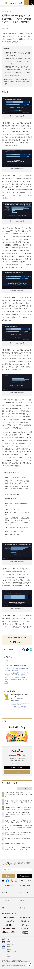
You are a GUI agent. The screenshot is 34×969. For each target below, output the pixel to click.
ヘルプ (8, 939)
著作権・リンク (11, 941)
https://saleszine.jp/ (16, 700)
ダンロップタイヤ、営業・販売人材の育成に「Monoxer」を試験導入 (17, 669)
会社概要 (9, 949)
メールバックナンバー (18, 763)
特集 (3, 908)
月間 (25, 789)
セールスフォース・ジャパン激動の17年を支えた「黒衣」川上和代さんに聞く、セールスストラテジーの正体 (18, 814)
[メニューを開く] (2, 2)
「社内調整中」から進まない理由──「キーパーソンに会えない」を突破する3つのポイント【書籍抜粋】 (18, 794)
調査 (3, 28)
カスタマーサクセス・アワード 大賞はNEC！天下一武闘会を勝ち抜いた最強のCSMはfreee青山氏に (18, 821)
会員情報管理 (10, 944)
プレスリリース (9, 660)
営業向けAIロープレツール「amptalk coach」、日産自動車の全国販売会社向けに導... (17, 679)
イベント (22, 908)
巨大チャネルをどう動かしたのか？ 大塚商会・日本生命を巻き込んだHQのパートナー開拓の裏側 (18, 801)
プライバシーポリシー (12, 954)
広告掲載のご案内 (9, 885)
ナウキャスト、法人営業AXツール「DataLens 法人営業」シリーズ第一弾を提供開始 (17, 674)
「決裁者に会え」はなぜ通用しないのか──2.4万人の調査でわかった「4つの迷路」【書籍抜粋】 (18, 808)
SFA (7, 28)
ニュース (4, 900)
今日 (9, 789)
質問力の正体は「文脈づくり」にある (15, 843)
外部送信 (9, 956)
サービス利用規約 (11, 951)
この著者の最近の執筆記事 (18, 707)
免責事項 (9, 946)
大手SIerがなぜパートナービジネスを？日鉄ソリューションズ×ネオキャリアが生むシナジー (18, 848)
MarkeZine (5, 893)
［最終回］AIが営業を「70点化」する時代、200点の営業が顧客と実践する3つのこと (18, 833)
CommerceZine (25, 893)
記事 (21, 900)
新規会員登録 (17, 767)
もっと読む (7, 683)
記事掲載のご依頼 (25, 885)
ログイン (18, 772)
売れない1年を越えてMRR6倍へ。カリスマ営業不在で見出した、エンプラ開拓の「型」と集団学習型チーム (18, 827)
